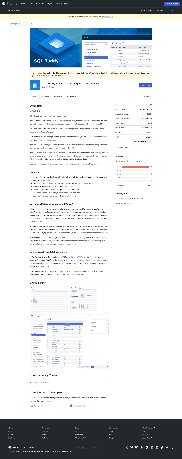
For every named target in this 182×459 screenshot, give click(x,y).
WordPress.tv (80, 438)
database (148, 137)
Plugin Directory (14, 10)
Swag (111, 438)
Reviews (45, 96)
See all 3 (149, 132)
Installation (58, 96)
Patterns (45, 438)
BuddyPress (147, 438)
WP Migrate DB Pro (84, 257)
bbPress (146, 434)
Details (34, 96)
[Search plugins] (31, 24)
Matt (144, 431)
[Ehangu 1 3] (66, 289)
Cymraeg (32, 447)
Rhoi (111, 434)
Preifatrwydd (12, 438)
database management (140, 141)
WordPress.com (148, 428)
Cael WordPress (172, 4)
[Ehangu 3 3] (106, 317)
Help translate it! (107, 16)
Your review (119, 185)
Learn (77, 428)
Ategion (44, 434)
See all (149, 185)
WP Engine (50, 87)
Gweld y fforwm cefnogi (124, 203)
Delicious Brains (80, 406)
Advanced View (121, 147)
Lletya (10, 434)
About (10, 428)
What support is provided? (40, 382)
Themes (45, 431)
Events (111, 431)
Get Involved (113, 428)
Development (72, 96)
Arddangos (46, 428)
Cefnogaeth (147, 96)
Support (78, 431)
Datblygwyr (79, 434)
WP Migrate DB (67, 257)
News (10, 431)
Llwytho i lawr (146, 85)
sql (150, 141)
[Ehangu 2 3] (106, 289)
